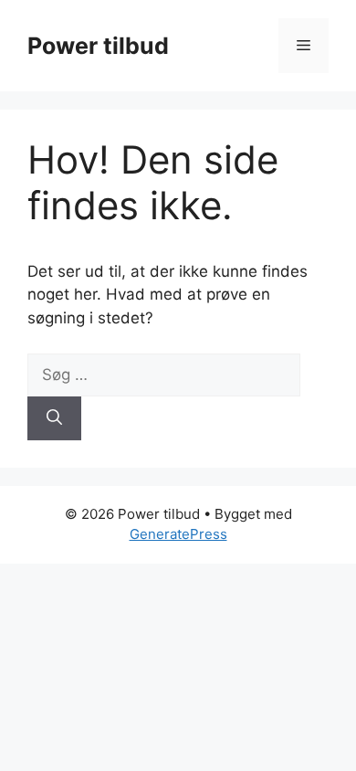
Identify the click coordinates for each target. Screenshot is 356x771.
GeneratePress (178, 534)
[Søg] (54, 418)
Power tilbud (98, 45)
